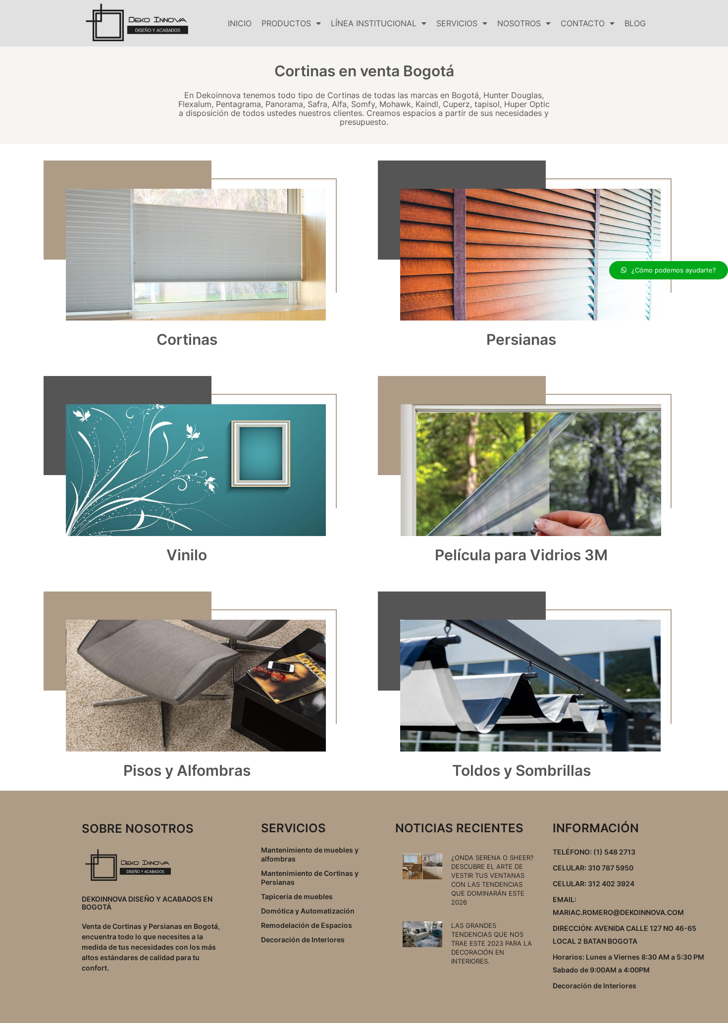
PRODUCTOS (286, 23)
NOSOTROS (519, 23)
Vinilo (186, 555)
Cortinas (186, 339)
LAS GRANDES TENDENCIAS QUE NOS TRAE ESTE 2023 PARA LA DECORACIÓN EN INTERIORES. (491, 943)
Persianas (521, 339)
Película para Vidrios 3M (521, 555)
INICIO (240, 23)
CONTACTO (583, 23)
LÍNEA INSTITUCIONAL (373, 23)
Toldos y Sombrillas (521, 770)
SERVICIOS (456, 23)
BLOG (635, 23)
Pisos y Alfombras (187, 770)
